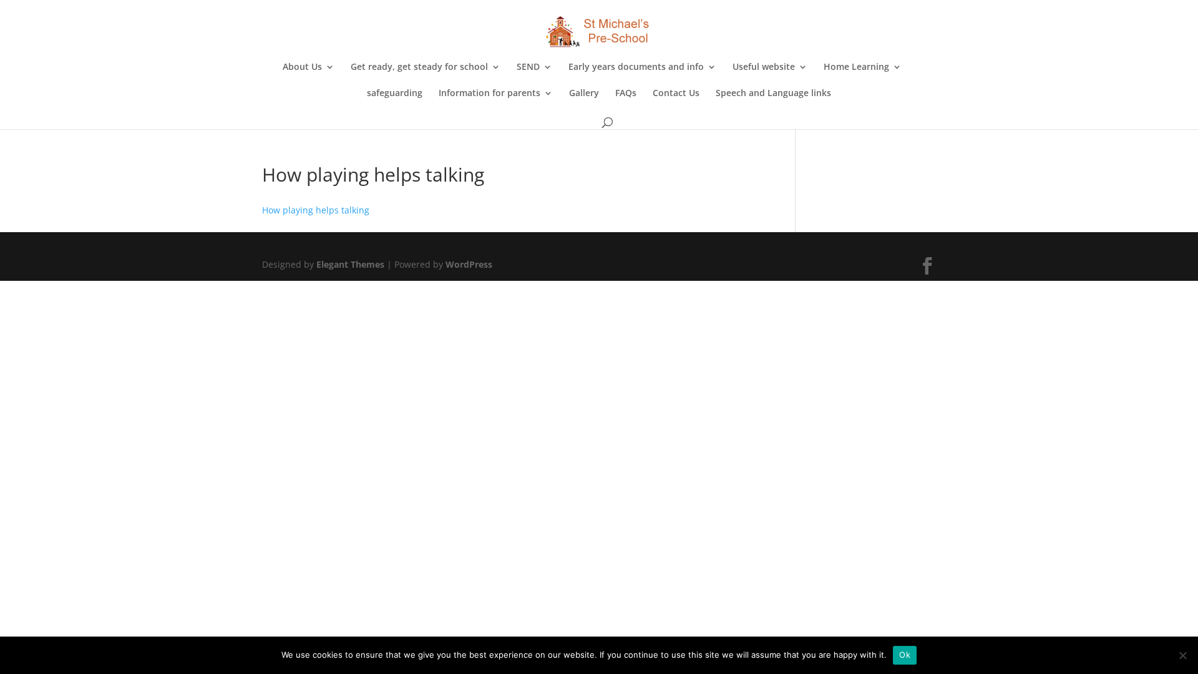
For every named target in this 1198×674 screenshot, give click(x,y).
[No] (1182, 655)
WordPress (469, 264)
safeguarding (394, 94)
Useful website (764, 67)
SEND (528, 67)
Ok (904, 655)
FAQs (625, 94)
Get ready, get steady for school (419, 67)
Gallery (584, 94)
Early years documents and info (636, 67)
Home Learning (856, 67)
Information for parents (489, 94)
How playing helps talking (315, 210)
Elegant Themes (350, 264)
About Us (302, 67)
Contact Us (676, 94)
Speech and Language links (773, 94)
